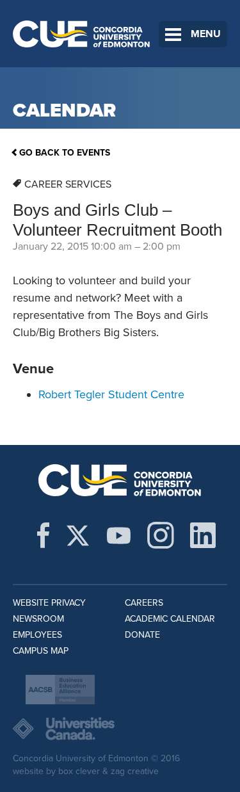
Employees (37, 634)
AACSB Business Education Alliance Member (60, 689)
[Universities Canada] (120, 728)
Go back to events (64, 152)
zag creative (135, 771)
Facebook (43, 535)
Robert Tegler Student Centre (111, 394)
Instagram (160, 535)
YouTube (118, 535)
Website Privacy (49, 602)
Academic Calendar (170, 618)
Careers (144, 602)
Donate (142, 634)
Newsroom (38, 618)
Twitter (77, 535)
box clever (79, 771)
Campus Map (40, 650)
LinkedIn (203, 535)
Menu (206, 34)
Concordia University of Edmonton (81, 33)
